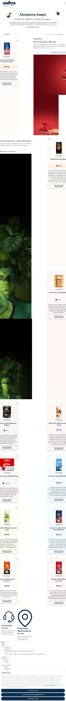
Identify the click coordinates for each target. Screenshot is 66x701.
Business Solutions (6, 665)
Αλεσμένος (7, 647)
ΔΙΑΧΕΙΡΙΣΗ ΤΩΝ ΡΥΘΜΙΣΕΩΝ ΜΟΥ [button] (33, 694)
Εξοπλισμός (8, 668)
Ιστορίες (7, 662)
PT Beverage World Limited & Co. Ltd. (24, 631)
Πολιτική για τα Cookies (50, 685)
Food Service (5, 658)
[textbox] (58, 299)
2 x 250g (7, 483)
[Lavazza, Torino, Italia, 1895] (8, 3)
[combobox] (59, 34)
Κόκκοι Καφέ (8, 649)
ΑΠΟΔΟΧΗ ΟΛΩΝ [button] (33, 690)
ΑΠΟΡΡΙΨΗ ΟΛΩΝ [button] (33, 698)
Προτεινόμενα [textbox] (59, 34)
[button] (33, 644)
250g (58, 299)
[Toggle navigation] (63, 3)
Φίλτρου (7, 34)
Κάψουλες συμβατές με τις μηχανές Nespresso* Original (19, 651)
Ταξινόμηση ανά (50, 34)
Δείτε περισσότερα (33, 27)
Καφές (3, 646)
